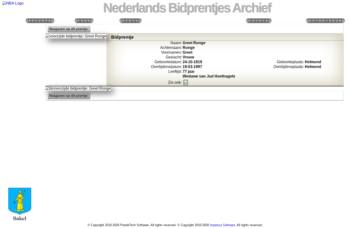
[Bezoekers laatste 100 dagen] (84, 20)
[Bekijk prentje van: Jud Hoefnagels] (186, 83)
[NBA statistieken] (20, 49)
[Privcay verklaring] (20, 121)
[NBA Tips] (20, 59)
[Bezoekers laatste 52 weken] (130, 20)
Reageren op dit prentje (68, 29)
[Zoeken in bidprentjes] (20, 39)
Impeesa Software (222, 225)
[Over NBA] (13, 3)
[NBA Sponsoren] (20, 131)
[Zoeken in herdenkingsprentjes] (20, 111)
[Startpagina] (20, 29)
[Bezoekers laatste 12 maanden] (40, 20)
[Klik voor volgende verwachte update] (325, 20)
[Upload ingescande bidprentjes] (20, 80)
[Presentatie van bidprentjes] (20, 100)
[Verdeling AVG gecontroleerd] (258, 20)
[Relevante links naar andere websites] (20, 90)
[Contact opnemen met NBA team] (20, 70)
